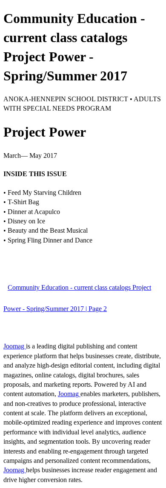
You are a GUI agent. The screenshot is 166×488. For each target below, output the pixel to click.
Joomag (14, 346)
